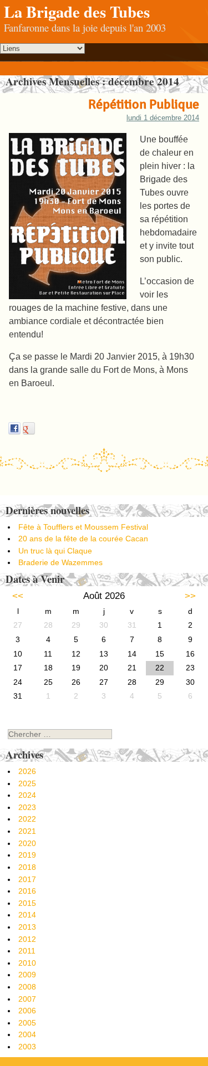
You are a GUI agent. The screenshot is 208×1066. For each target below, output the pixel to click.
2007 (27, 999)
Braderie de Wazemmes (60, 562)
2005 (27, 1022)
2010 (27, 963)
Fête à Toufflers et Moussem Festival (83, 526)
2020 (27, 843)
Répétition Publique (143, 104)
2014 (27, 914)
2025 (27, 783)
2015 (27, 903)
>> (190, 595)
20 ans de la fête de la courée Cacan (83, 538)
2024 (27, 795)
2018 (27, 867)
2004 (27, 1034)
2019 (27, 854)
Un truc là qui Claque (55, 550)
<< (17, 595)
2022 (27, 818)
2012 (27, 939)
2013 (27, 926)
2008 (27, 986)
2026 (27, 771)
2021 (27, 831)
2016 (27, 890)
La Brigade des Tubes (77, 11)
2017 (27, 879)
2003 (27, 1046)
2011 (26, 950)
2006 (27, 1010)
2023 (27, 807)
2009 (27, 974)
